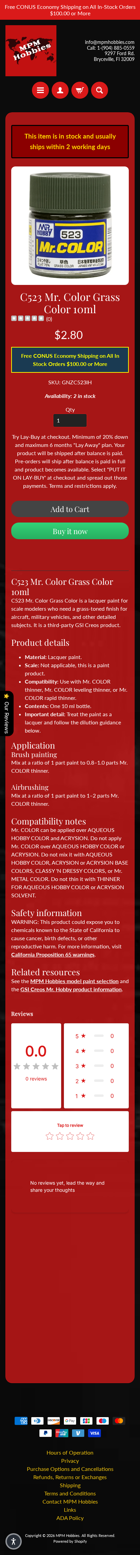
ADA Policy (70, 1517)
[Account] (60, 90)
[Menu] (40, 90)
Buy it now (70, 531)
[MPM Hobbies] (30, 50)
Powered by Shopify (70, 1541)
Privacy (70, 1460)
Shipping (70, 1485)
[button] (96, 1036)
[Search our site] (99, 90)
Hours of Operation (70, 1452)
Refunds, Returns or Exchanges (70, 1477)
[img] (27, 319)
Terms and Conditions (70, 1493)
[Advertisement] (70, 1299)
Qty (70, 409)
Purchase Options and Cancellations (70, 1468)
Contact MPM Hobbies (70, 1501)
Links (70, 1509)
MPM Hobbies (68, 1535)
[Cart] (79, 90)
